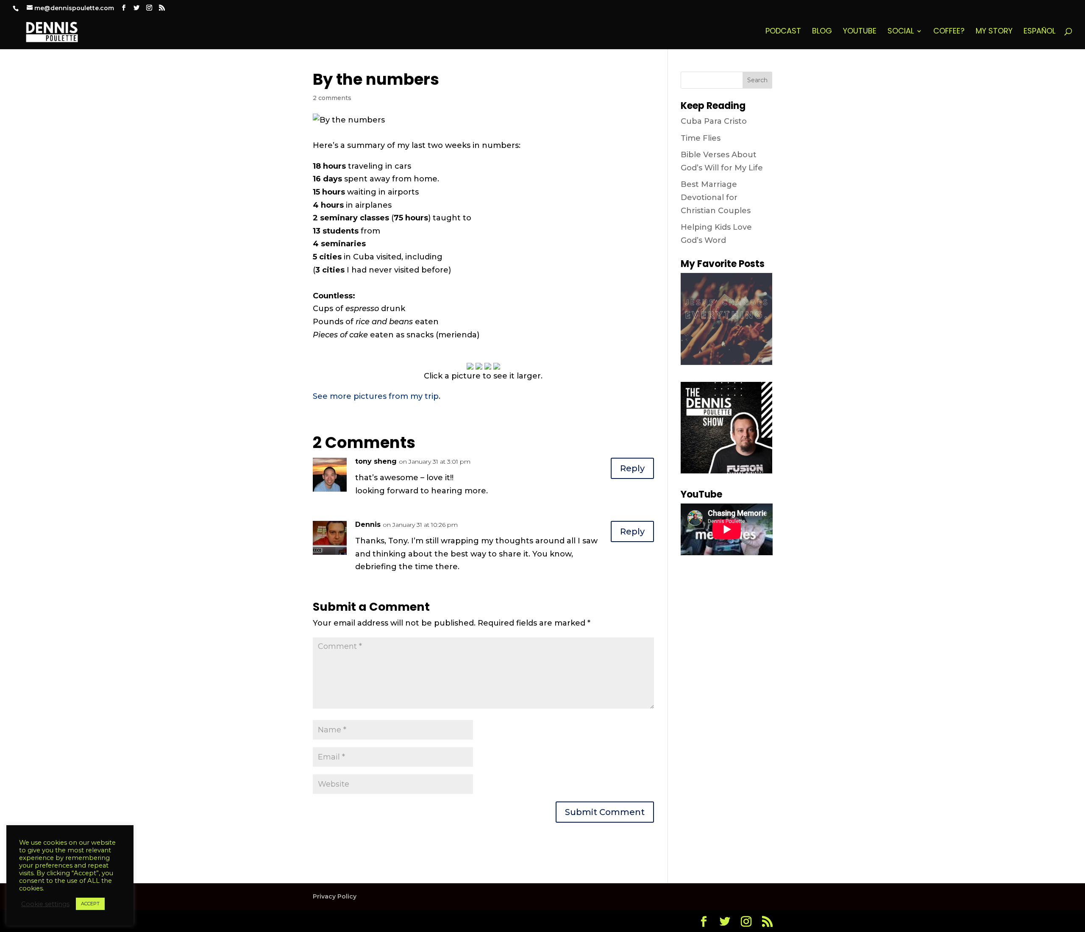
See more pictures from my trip (376, 396)
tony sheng (376, 461)
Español (1039, 32)
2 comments (332, 98)
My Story (994, 32)
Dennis (368, 524)
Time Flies (701, 138)
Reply (632, 468)
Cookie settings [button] (45, 904)
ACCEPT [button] (90, 904)
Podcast (783, 32)
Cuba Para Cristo (714, 121)
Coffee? (949, 32)
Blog (822, 32)
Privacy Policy (334, 896)
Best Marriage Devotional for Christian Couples (716, 197)
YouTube (859, 32)
